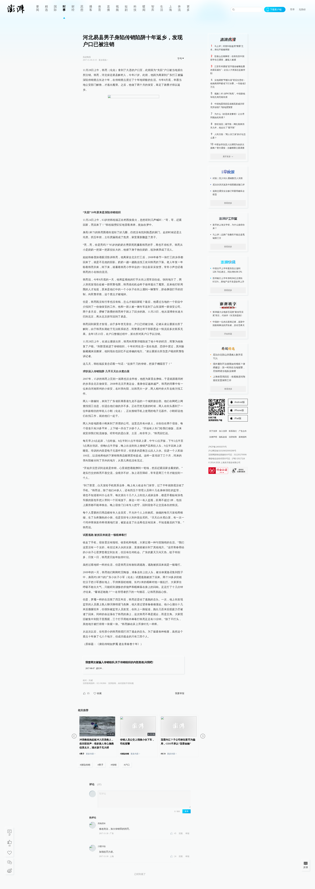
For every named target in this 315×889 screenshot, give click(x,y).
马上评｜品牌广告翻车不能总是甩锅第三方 (229, 236)
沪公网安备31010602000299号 (222, 451)
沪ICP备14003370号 (217, 447)
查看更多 (228, 203)
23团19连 (102, 846)
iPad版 (237, 418)
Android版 (239, 402)
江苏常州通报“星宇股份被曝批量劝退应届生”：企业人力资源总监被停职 (227, 70)
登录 (292, 9)
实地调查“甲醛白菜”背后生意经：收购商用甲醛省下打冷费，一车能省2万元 (228, 83)
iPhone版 (239, 410)
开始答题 (228, 334)
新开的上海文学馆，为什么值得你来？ (229, 226)
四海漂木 (102, 823)
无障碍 (302, 9)
